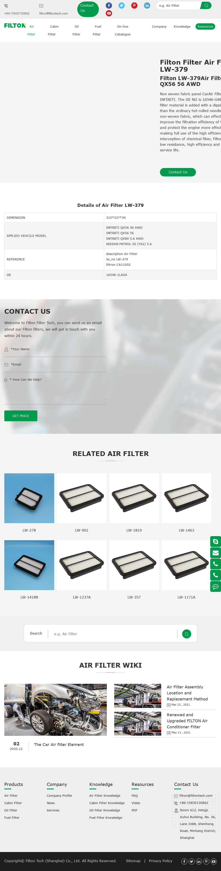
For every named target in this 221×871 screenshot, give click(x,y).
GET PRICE (21, 416)
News (51, 803)
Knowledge (182, 26)
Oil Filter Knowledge (104, 810)
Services (53, 810)
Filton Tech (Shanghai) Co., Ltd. (54, 861)
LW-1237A (82, 597)
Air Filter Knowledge (104, 795)
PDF (134, 810)
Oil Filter (10, 810)
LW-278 (29, 530)
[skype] (215, 541)
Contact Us (87, 8)
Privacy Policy (160, 861)
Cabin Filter (13, 803)
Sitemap (133, 861)
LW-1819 (134, 530)
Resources (205, 26)
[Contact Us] (215, 586)
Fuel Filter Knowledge (105, 817)
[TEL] (215, 564)
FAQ (135, 795)
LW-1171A (186, 597)
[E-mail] (215, 552)
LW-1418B (29, 597)
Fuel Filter (11, 817)
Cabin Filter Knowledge (107, 803)
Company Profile (59, 795)
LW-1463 (186, 530)
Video (136, 803)
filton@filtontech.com (53, 13)
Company (159, 26)
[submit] (207, 5)
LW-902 (81, 530)
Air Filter (10, 795)
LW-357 (134, 597)
